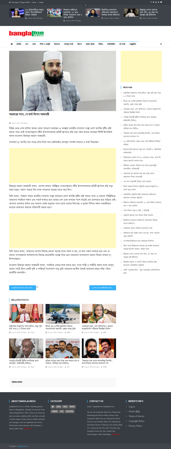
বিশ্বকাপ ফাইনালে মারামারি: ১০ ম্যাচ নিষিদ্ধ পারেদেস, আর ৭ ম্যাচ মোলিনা (72, 14)
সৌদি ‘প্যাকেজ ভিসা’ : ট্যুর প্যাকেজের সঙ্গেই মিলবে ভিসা (141, 271)
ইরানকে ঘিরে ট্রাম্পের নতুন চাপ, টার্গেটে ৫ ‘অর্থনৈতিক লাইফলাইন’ (142, 151)
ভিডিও (101, 44)
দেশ (26, 44)
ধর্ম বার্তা (122, 44)
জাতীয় (19, 44)
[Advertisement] (62, 165)
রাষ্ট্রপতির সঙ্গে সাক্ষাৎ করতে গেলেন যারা (23, 288)
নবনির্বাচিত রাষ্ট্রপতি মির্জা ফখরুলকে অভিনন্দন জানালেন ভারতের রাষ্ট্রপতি (139, 196)
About (34, 2)
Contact (41, 2)
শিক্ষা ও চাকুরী (45, 44)
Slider (32, 332)
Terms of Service (136, 416)
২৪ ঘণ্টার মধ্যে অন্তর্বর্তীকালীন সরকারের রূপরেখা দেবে (103, 288)
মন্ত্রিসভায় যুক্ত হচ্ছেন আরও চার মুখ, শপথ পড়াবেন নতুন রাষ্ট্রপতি (141, 234)
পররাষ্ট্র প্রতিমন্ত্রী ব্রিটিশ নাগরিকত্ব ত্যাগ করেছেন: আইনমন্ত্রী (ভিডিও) (24, 362)
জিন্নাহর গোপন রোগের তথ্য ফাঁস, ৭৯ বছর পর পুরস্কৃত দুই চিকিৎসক (149, 12)
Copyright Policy (136, 421)
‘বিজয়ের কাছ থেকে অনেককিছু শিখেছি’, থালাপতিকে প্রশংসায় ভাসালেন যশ (97, 362)
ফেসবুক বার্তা (68, 44)
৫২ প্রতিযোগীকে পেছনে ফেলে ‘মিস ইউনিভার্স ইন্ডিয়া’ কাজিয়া (34, 12)
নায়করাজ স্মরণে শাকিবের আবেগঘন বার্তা (137, 228)
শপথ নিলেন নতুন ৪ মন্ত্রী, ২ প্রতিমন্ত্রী (136, 210)
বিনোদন (57, 44)
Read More (28, 429)
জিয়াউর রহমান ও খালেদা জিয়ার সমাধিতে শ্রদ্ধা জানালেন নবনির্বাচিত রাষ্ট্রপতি (140, 263)
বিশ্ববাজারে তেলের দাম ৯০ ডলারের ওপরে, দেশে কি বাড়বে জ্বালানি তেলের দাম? (141, 159)
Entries (134, 411)
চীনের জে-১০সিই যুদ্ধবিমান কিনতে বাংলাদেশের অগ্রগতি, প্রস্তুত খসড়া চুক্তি (61, 327)
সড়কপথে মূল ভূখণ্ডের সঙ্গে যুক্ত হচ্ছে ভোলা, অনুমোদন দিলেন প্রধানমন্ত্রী (139, 175)
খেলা (34, 44)
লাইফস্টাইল (111, 44)
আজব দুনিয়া (90, 44)
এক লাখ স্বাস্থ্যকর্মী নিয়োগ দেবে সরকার (137, 181)
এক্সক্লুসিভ (132, 44)
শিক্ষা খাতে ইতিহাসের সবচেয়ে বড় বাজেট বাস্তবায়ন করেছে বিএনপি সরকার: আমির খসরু (141, 247)
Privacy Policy (135, 426)
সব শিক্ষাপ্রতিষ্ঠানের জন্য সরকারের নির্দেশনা (138, 241)
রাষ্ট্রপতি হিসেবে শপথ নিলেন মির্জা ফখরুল (138, 215)
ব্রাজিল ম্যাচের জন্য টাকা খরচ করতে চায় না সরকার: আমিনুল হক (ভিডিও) (62, 362)
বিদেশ (79, 44)
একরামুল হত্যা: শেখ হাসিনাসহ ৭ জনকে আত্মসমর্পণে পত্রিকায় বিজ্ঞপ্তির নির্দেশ (97, 327)
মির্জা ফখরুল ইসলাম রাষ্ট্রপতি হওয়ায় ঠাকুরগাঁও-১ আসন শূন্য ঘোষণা (141, 188)
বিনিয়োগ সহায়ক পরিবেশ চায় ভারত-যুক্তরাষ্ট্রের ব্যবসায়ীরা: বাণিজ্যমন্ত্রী (139, 167)
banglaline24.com (23, 446)
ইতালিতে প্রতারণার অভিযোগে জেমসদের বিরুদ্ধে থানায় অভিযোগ (111, 12)
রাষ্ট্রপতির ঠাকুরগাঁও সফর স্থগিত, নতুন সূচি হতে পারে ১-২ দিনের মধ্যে (25, 327)
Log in (132, 406)
